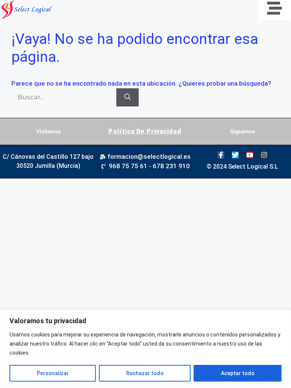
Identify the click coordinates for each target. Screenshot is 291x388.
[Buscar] (127, 97)
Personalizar (53, 373)
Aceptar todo (238, 373)
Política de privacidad (144, 131)
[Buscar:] (63, 97)
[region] (145, 349)
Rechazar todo (145, 373)
